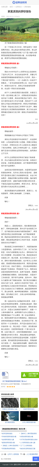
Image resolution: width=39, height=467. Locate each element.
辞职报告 (27, 7)
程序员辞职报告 (7, 433)
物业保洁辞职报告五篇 (27, 448)
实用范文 (18, 7)
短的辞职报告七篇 (8, 439)
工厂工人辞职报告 (26, 445)
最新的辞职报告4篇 (8, 442)
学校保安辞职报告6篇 (9, 436)
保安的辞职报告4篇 (26, 436)
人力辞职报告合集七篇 (27, 442)
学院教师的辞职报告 (9, 448)
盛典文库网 (17, 464)
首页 (11, 7)
